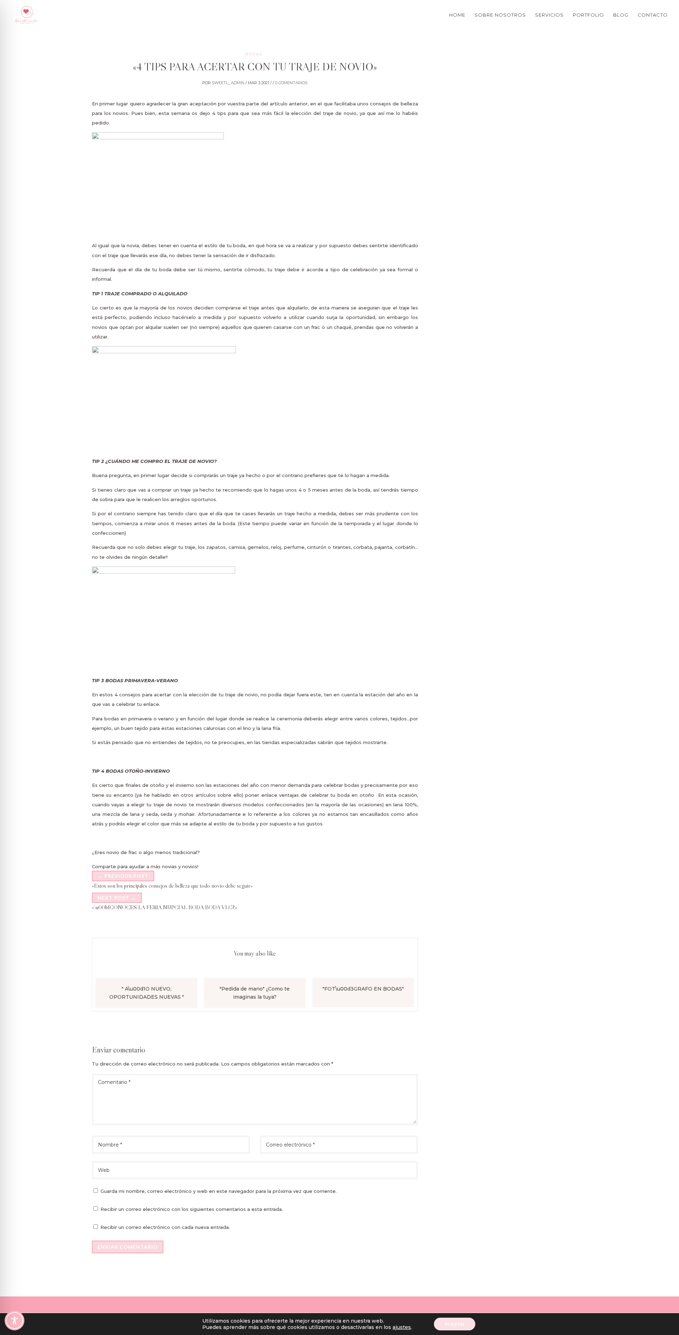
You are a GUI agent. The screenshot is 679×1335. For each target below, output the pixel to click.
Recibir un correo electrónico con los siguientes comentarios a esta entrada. (191, 1209)
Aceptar (455, 1324)
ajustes (402, 1327)
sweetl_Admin (228, 82)
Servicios (549, 15)
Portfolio (588, 15)
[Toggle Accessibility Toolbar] (14, 1320)
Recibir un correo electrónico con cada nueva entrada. (165, 1227)
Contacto (653, 15)
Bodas (253, 54)
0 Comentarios (291, 82)
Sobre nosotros (500, 15)
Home (457, 15)
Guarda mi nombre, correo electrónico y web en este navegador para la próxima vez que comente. (218, 1191)
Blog (620, 15)
